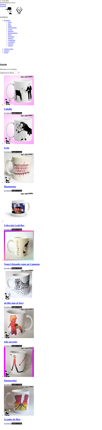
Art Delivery (4, 17)
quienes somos (8, 49)
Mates (10, 26)
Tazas (10, 22)
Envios (6, 52)
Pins (9, 24)
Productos (7, 20)
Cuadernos (11, 42)
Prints (10, 35)
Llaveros (10, 44)
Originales (11, 36)
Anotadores (11, 40)
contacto (6, 51)
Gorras (10, 29)
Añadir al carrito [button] (17, 113)
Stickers (10, 38)
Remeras (10, 31)
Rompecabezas (12, 33)
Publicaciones (12, 27)
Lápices (10, 45)
